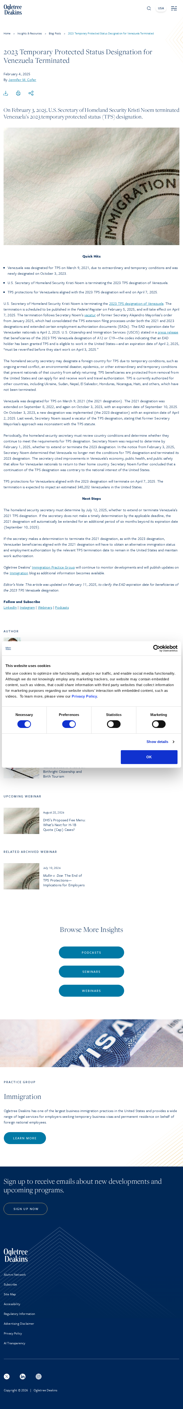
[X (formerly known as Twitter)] (7, 1376)
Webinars (45, 607)
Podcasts (62, 607)
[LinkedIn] (22, 1376)
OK (149, 757)
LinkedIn (10, 607)
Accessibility (12, 1303)
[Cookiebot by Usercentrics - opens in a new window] (157, 648)
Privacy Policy (84, 696)
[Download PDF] (6, 93)
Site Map (10, 1294)
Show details (157, 742)
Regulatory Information (19, 1313)
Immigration (19, 572)
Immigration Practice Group (53, 567)
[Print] (18, 93)
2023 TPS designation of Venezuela (136, 303)
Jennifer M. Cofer (22, 79)
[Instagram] (38, 1376)
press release (168, 332)
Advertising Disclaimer (19, 1323)
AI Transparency (14, 1343)
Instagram (27, 607)
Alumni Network (15, 1274)
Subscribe (10, 1284)
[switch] (69, 724)
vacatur (90, 314)
